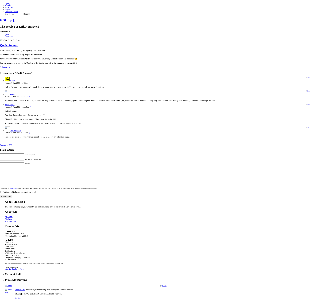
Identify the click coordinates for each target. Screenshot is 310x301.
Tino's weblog (10, 105)
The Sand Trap (10, 221)
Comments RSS (6, 145)
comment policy (13, 188)
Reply (308, 77)
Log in (17, 298)
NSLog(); (7, 20)
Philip (12, 81)
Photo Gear (9, 7)
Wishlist (8, 5)
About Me (9, 217)
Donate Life (20, 290)
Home (7, 3)
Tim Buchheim (15, 131)
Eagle (12, 94)
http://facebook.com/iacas (14, 269)
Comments (9, 36)
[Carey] (163, 286)
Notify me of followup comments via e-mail (19, 192)
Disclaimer (9, 219)
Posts (7, 34)
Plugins (8, 9)
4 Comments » (5, 67)
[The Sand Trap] (8, 286)
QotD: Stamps (9, 45)
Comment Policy (11, 12)
